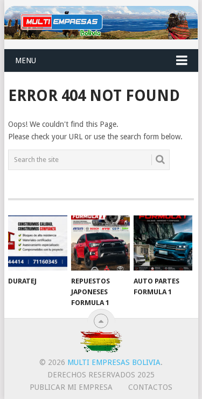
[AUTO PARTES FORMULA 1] (163, 242)
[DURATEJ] (37, 242)
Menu (25, 60)
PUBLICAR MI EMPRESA (71, 387)
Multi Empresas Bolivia (114, 362)
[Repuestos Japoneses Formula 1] (100, 242)
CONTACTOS (150, 387)
